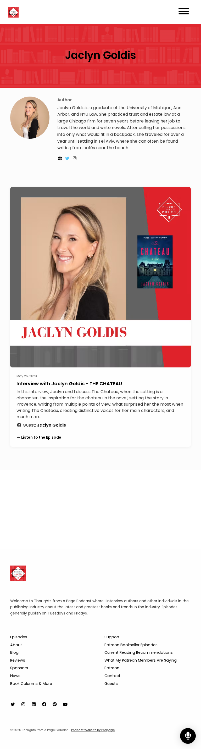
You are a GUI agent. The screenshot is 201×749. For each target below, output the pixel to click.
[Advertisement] (100, 509)
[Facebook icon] (44, 704)
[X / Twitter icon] (12, 704)
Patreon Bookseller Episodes (131, 644)
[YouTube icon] (65, 704)
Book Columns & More (31, 683)
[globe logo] (60, 158)
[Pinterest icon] (54, 704)
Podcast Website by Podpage (93, 730)
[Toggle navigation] (184, 12)
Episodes (18, 637)
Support (112, 637)
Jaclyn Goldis (51, 425)
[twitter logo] (68, 158)
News (15, 675)
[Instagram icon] (23, 704)
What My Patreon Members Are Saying (140, 660)
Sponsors (19, 667)
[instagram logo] (74, 158)
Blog (14, 652)
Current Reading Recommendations (138, 652)
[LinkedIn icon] (33, 704)
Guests (111, 683)
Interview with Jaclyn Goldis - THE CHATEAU (69, 383)
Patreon (111, 667)
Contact (112, 675)
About (16, 644)
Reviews (17, 660)
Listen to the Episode (41, 437)
